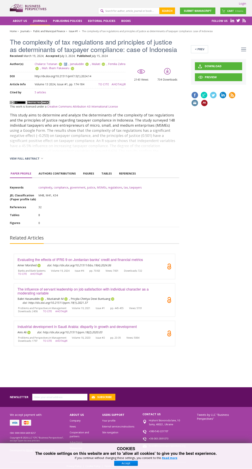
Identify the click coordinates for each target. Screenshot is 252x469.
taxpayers (135, 187)
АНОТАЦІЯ (119, 84)
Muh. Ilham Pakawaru (55, 68)
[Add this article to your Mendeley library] (204, 103)
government (77, 187)
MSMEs (102, 187)
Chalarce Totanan (46, 64)
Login (242, 3)
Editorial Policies (101, 21)
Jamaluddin (77, 64)
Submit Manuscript (197, 11)
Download (213, 66)
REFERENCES (127, 173)
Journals (40, 21)
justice (91, 187)
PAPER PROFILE (21, 173)
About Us (20, 21)
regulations (115, 187)
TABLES (106, 173)
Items (235, 11)
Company (75, 420)
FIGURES (88, 173)
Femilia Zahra (116, 64)
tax (126, 187)
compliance (61, 187)
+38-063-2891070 (158, 438)
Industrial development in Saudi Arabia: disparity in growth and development (77, 326)
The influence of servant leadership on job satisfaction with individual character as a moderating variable (83, 290)
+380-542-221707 (158, 431)
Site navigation (110, 432)
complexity (45, 187)
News (73, 426)
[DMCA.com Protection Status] (38, 102)
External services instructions (118, 426)
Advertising (76, 442)
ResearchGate (204, 95)
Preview (211, 77)
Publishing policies (67, 21)
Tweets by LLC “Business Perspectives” (213, 417)
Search (167, 11)
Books (126, 21)
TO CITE (103, 84)
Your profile (109, 420)
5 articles (40, 92)
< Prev (199, 49)
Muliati (96, 64)
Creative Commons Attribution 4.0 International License (82, 106)
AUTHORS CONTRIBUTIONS (57, 173)
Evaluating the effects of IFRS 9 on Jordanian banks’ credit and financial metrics (80, 259)
